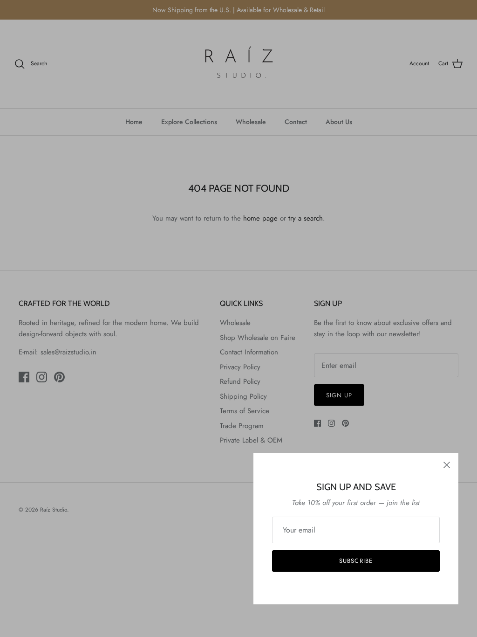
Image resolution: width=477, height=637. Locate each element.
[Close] (446, 465)
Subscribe (355, 560)
